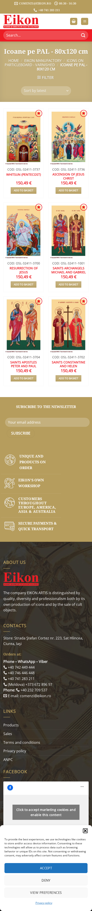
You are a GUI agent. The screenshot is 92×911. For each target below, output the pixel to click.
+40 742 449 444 (21, 667)
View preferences (46, 892)
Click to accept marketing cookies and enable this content (46, 812)
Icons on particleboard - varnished (44, 62)
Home (13, 60)
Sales (7, 733)
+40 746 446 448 (21, 672)
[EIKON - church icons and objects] (25, 21)
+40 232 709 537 (33, 690)
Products (11, 725)
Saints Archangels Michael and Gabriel (68, 270)
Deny (46, 880)
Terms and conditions (21, 742)
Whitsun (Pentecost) (23, 175)
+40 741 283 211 (21, 678)
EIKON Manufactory (43, 60)
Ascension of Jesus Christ (68, 176)
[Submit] (83, 35)
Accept (46, 868)
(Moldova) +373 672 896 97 (29, 684)
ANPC (8, 759)
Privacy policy (44, 903)
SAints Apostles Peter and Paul (23, 364)
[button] (85, 831)
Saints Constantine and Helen (68, 364)
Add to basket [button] (23, 190)
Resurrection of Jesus (24, 270)
